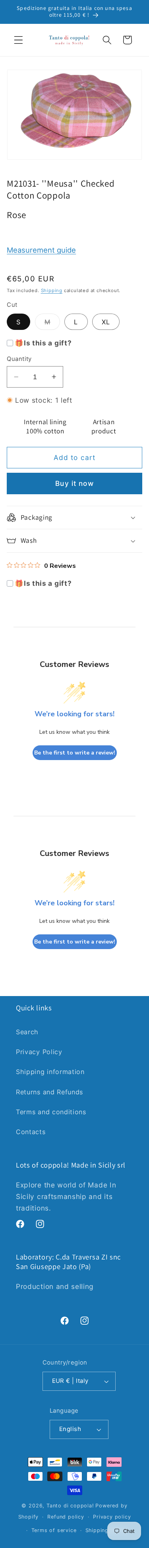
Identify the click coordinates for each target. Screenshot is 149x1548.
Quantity (19, 359)
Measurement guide (41, 250)
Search (27, 1032)
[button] (18, 40)
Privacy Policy (39, 1052)
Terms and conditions (51, 1112)
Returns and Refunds (49, 1092)
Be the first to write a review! (74, 752)
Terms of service (54, 1530)
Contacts (31, 1132)
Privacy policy (112, 1517)
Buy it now (74, 483)
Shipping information (50, 1072)
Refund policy (65, 1517)
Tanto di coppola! (70, 1506)
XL (106, 322)
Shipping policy (106, 1530)
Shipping (51, 290)
